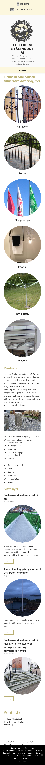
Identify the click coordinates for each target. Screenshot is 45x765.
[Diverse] (22, 355)
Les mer (9, 561)
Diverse (22, 360)
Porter (22, 173)
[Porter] (22, 168)
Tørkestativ (22, 313)
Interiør (22, 267)
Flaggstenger (22, 220)
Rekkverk (22, 126)
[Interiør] (22, 262)
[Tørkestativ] (22, 308)
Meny (24, 70)
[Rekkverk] (22, 121)
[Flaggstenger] (22, 215)
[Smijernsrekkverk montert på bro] (22, 541)
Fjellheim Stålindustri (22, 48)
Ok (19, 761)
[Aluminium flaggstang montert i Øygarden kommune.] (22, 615)
